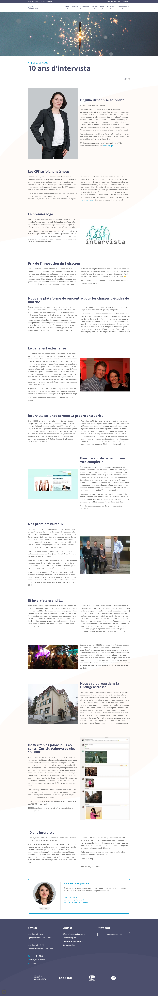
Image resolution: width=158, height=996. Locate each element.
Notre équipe (108, 145)
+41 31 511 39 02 (70, 897)
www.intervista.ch (88, 200)
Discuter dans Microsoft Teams (76, 902)
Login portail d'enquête (114, 1)
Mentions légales (69, 938)
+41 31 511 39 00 (33, 1)
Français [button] (126, 1)
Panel (102, 7)
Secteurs (95, 7)
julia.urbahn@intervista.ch (74, 900)
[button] (4, 992)
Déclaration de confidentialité (74, 934)
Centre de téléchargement (73, 941)
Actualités (110, 7)
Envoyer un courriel (37, 960)
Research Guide (69, 945)
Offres (67, 7)
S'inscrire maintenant (114, 934)
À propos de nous (122, 7)
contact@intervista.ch (47, 1)
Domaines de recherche (80, 7)
